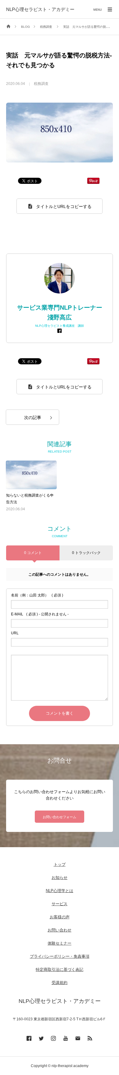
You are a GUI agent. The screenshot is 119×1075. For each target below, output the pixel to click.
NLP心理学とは (59, 891)
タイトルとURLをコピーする (64, 206)
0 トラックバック (86, 553)
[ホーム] (8, 27)
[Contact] (78, 1038)
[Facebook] (59, 330)
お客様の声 (60, 917)
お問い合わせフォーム (59, 817)
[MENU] (110, 9)
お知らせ (59, 878)
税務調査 (41, 84)
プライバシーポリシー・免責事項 (59, 956)
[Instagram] (53, 1038)
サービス (59, 904)
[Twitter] (41, 1038)
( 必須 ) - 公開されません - (40, 614)
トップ (60, 864)
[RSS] (90, 1038)
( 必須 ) (37, 595)
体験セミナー (59, 943)
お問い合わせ (59, 930)
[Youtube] (66, 1038)
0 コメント (33, 553)
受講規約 (59, 983)
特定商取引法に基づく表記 (59, 969)
